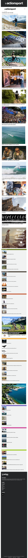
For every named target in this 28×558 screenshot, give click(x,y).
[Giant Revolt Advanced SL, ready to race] (14, 341)
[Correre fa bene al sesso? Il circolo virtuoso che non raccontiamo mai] (14, 284)
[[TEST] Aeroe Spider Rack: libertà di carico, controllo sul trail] (14, 373)
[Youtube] (3, 494)
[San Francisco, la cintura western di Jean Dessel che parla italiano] (14, 306)
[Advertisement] (14, 503)
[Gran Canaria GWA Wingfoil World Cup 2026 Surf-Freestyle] (14, 430)
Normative (18, 557)
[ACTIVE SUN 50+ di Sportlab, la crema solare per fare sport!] (14, 274)
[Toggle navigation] (25, 9)
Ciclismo (3, 486)
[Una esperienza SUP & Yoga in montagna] (14, 423)
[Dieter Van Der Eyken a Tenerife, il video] (14, 413)
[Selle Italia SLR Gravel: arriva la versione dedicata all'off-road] (14, 346)
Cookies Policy (10, 557)
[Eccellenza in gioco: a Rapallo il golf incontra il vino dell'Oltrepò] (14, 452)
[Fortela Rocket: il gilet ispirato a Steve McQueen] (14, 296)
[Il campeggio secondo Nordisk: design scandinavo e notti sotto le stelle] (14, 267)
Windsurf (3, 488)
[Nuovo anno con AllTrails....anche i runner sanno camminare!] (14, 279)
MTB (2, 487)
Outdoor (3, 483)
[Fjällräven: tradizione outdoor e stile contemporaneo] (14, 301)
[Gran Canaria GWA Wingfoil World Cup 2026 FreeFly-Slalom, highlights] (14, 435)
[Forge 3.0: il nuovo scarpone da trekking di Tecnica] (14, 252)
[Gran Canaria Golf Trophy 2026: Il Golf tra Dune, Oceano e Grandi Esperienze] (14, 457)
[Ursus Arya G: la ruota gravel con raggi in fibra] (14, 356)
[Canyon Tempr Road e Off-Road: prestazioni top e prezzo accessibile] (14, 351)
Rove (2, 485)
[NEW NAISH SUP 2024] (14, 418)
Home (2, 11)
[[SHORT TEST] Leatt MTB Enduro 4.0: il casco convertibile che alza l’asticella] (14, 378)
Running (3, 484)
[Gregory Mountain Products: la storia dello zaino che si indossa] (14, 262)
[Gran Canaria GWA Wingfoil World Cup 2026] (14, 440)
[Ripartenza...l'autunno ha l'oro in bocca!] (14, 289)
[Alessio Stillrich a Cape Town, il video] (14, 408)
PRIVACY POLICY (14, 557)
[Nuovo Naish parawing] (14, 445)
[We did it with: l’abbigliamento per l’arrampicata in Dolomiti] (14, 257)
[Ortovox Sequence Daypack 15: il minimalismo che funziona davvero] (14, 368)
